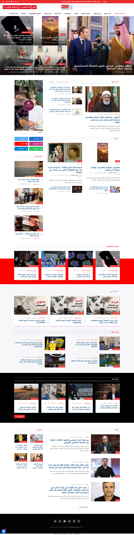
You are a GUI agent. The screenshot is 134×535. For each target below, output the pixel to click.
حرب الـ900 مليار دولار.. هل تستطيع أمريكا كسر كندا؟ (81, 408)
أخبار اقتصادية (13, 13)
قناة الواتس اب (25, 7)
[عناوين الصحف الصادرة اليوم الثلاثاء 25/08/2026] (31, 305)
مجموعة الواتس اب (10, 7)
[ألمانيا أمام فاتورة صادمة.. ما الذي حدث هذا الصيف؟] (20, 457)
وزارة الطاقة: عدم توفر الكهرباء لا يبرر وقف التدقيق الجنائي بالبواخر (59, 110)
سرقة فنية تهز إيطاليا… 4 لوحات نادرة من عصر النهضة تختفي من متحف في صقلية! (65, 170)
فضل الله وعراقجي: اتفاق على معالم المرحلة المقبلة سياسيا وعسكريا (60, 100)
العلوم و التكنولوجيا (112, 246)
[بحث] (3, 1)
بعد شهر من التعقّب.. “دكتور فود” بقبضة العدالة (27, 235)
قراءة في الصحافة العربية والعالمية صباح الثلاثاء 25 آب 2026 (104, 321)
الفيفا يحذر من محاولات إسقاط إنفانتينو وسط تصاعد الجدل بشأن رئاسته (30, 362)
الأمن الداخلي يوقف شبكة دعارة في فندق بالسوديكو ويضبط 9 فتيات (27, 208)
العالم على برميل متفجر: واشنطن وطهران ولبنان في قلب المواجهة (109, 407)
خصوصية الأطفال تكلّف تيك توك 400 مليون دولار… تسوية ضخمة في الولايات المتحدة (17, 37)
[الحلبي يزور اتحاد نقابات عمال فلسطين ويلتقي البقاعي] (53, 392)
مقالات (76, 13)
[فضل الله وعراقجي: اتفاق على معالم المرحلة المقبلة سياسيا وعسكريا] (77, 100)
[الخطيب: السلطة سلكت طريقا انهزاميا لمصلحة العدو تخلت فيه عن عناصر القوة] (102, 99)
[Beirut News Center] (67, 7)
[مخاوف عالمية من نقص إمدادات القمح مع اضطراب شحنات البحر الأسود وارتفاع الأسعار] (26, 392)
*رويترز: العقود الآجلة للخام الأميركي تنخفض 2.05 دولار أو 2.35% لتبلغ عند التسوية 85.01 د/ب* (37, 466)
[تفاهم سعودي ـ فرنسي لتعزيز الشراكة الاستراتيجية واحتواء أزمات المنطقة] (100, 45)
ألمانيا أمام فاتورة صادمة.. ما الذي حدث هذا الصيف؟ (21, 466)
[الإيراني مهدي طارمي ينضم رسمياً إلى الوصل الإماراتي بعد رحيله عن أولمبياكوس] (55, 343)
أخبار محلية (107, 13)
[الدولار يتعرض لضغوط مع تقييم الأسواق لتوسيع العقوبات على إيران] (36, 438)
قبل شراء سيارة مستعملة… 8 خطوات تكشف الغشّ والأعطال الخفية (98, 189)
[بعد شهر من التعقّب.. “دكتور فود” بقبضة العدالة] (28, 223)
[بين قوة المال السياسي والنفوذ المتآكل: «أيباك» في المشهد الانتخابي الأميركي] (105, 444)
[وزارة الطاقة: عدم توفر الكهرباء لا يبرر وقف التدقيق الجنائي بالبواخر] (77, 111)
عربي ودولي (97, 13)
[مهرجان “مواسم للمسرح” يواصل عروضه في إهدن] (50, 30)
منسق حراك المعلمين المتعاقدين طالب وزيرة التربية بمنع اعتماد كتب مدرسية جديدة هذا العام (59, 89)
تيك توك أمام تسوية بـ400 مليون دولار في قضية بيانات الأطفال (27, 276)
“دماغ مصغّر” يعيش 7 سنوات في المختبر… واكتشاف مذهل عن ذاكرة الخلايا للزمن (81, 276)
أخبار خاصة (58, 13)
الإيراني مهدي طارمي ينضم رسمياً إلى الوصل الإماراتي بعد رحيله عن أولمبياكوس (28, 345)
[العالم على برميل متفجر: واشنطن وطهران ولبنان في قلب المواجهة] (108, 392)
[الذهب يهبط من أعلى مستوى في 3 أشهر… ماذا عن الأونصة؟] (20, 438)
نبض (34, 7)
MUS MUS (129, 72)
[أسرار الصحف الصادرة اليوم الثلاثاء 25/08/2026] (67, 305)
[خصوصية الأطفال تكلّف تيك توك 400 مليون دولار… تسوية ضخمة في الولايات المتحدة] (16, 30)
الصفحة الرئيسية (119, 13)
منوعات (23, 13)
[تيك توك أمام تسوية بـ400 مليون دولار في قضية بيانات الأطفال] (26, 259)
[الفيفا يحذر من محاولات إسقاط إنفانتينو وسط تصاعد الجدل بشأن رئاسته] (55, 360)
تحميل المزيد (84, 507)
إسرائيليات (67, 13)
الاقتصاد (39, 430)
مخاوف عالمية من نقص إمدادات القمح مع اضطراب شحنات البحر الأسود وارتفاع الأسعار (26, 408)
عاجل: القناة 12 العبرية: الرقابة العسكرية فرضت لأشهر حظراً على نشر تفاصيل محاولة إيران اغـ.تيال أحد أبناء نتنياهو (79, 1)
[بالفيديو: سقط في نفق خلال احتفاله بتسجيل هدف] (109, 360)
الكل (66, 82)
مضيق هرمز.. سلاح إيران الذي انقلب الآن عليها (28, 180)
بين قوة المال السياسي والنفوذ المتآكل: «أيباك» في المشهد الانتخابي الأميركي (69, 441)
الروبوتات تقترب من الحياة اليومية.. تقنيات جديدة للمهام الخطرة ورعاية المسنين (54, 276)
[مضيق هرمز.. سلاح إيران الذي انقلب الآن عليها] (28, 169)
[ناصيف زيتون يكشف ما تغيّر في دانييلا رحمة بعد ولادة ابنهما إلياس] (77, 189)
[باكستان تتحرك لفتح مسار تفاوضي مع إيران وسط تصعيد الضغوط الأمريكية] (50, 60)
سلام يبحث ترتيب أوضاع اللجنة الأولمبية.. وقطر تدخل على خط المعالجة (86, 345)
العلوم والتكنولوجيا (35, 13)
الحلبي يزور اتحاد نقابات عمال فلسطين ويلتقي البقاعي (55, 408)
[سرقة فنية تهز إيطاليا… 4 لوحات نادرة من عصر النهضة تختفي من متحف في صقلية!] (65, 152)
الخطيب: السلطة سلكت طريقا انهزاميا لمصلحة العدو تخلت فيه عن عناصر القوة (103, 120)
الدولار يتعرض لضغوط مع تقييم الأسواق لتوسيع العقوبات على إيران (37, 447)
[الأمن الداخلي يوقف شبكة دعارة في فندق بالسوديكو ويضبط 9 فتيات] (28, 196)
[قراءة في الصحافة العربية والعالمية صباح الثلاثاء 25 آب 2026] (103, 305)
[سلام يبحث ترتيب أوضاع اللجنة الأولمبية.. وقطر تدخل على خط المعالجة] (109, 343)
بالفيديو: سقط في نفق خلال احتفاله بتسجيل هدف (84, 362)
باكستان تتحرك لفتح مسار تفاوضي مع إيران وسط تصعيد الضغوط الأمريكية (50, 68)
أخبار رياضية (47, 13)
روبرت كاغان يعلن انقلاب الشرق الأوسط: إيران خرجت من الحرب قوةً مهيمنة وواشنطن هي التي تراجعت (68, 466)
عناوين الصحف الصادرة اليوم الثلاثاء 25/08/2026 (32, 321)
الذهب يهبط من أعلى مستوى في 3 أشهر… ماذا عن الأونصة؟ (21, 447)
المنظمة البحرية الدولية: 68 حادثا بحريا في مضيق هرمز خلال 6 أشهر (18, 68)
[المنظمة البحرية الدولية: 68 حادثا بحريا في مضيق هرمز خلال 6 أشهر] (16, 60)
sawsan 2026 (62, 42)
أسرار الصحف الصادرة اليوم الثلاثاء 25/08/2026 (68, 321)
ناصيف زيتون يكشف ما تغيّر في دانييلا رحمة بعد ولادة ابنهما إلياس (59, 188)
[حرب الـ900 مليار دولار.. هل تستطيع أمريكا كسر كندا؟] (80, 392)
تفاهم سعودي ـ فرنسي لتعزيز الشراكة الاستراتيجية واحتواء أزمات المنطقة (103, 67)
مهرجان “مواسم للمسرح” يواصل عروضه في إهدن (52, 39)
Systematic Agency (74, 527)
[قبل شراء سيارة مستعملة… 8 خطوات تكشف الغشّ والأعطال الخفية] (115, 189)
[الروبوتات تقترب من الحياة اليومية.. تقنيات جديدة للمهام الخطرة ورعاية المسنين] (53, 259)
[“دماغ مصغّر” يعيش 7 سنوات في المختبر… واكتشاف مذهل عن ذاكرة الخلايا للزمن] (80, 259)
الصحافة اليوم (85, 13)
